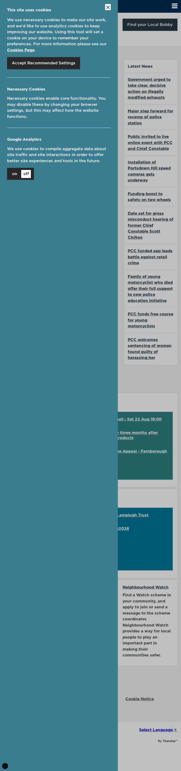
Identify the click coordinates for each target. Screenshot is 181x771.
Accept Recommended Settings (43, 63)
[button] (174, 6)
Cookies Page (20, 50)
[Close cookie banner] (108, 7)
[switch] (20, 174)
